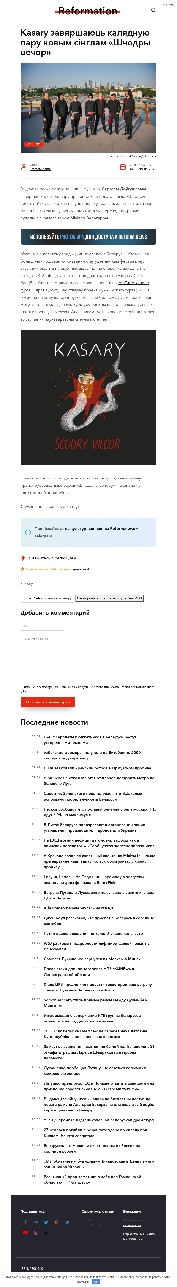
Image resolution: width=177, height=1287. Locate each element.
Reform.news (40, 169)
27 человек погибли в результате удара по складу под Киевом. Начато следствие (95, 1133)
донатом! (81, 569)
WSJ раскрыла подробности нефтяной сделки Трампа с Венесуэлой (97, 946)
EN (171, 5)
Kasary (28, 584)
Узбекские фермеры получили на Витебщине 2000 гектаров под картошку (92, 755)
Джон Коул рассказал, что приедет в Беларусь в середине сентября (99, 921)
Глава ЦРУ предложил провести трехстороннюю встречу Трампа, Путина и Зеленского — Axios (98, 987)
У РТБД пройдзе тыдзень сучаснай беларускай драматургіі (99, 1120)
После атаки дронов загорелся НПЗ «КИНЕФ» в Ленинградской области (89, 972)
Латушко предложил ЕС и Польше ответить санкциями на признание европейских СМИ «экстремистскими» (99, 1086)
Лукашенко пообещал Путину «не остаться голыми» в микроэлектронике (95, 1071)
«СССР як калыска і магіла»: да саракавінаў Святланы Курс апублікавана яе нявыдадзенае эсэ (95, 1034)
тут (76, 506)
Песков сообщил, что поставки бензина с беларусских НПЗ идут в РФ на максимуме (100, 812)
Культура (33, 144)
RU (165, 5)
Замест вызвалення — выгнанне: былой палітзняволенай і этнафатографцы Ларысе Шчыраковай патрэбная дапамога (99, 1052)
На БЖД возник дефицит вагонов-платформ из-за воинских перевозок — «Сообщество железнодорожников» (100, 843)
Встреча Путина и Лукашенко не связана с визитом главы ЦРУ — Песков (99, 895)
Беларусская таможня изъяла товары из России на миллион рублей (92, 1148)
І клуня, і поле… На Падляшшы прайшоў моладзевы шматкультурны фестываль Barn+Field (94, 880)
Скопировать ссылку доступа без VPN (109, 598)
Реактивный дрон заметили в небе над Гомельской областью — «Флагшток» (92, 1179)
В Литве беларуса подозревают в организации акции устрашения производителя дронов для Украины (94, 828)
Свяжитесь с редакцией (52, 558)
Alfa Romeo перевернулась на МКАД (78, 908)
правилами (132, 1225)
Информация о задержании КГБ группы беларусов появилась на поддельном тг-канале (92, 1018)
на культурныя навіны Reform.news (100, 528)
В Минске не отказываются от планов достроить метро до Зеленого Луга (99, 781)
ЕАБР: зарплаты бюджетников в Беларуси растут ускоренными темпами (90, 740)
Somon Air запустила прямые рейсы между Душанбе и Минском (96, 1003)
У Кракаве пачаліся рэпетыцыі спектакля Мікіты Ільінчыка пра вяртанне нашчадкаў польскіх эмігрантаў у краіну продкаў (99, 861)
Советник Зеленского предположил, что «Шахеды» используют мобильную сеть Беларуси (93, 796)
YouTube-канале (133, 282)
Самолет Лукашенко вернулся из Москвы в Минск (92, 959)
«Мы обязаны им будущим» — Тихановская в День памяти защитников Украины (99, 1164)
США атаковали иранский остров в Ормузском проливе (97, 768)
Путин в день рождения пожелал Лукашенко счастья (94, 933)
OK (96, 1281)
